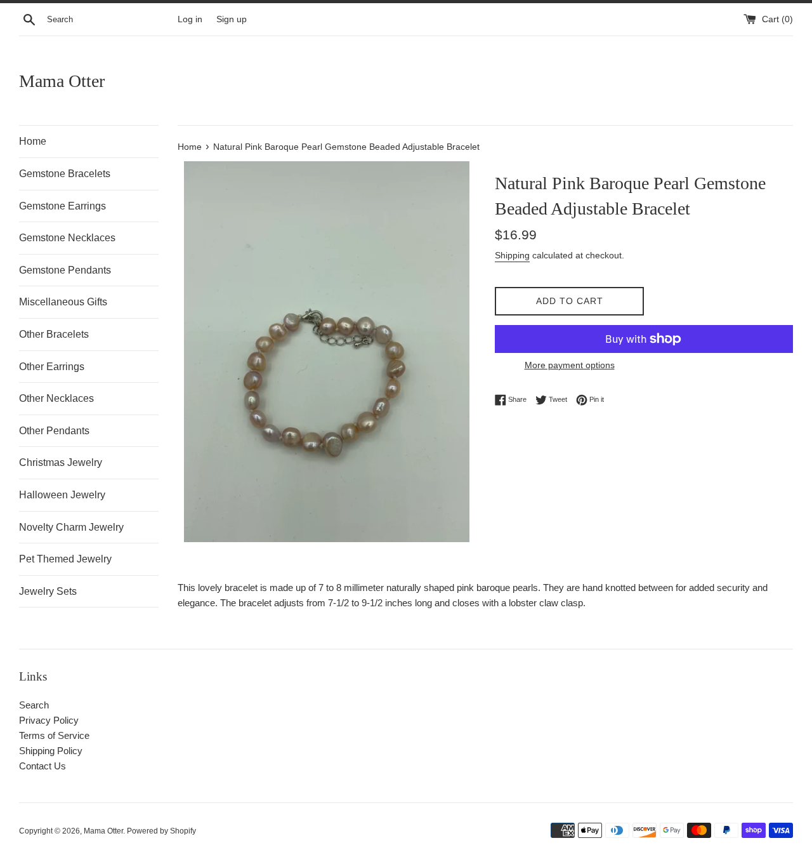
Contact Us (42, 766)
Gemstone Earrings (62, 206)
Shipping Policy (50, 750)
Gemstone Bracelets (64, 173)
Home (32, 141)
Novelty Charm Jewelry (71, 527)
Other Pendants (54, 430)
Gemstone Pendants (65, 270)
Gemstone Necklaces (67, 237)
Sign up (231, 19)
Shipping (512, 255)
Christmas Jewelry (60, 462)
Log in (190, 19)
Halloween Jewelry (62, 494)
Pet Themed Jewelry (65, 559)
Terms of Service (54, 735)
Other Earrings (51, 366)
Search (34, 705)
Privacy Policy (49, 720)
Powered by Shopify (161, 831)
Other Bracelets (54, 334)
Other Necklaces (56, 398)
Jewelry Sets (48, 591)
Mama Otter (62, 81)
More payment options (570, 365)
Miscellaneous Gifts (63, 301)
